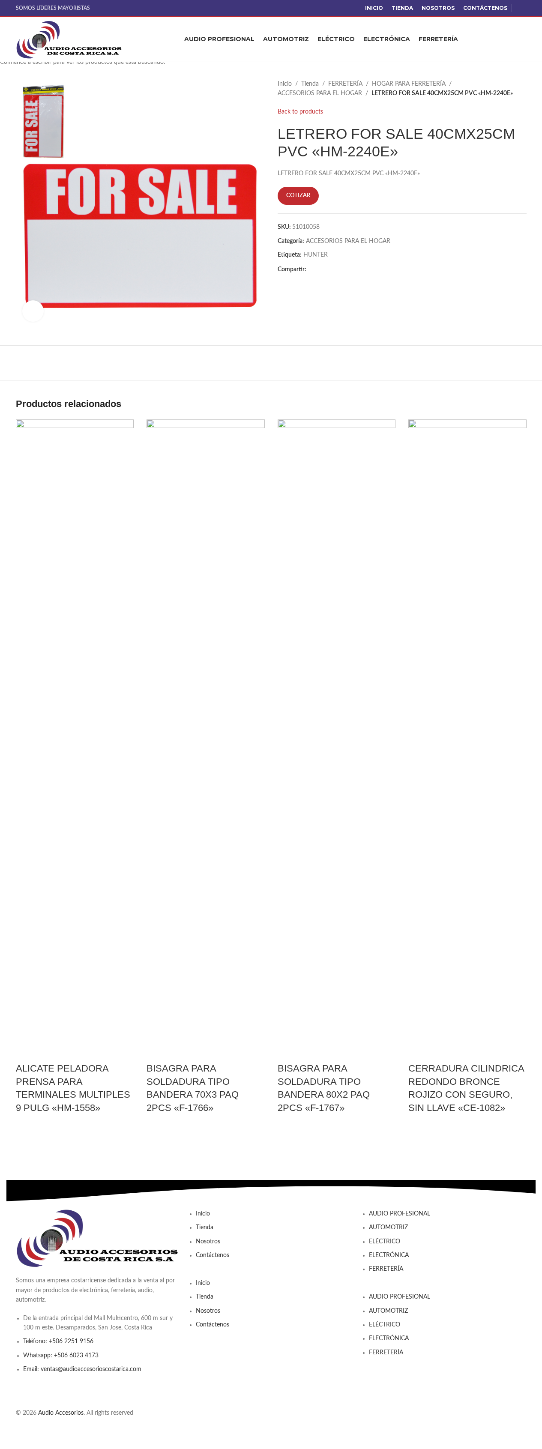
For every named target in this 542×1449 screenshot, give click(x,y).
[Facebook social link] (521, 8)
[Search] (523, 39)
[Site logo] (69, 39)
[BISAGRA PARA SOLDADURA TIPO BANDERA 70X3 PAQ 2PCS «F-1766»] (206, 740)
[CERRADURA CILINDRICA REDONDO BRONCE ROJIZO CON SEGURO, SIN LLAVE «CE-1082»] (467, 740)
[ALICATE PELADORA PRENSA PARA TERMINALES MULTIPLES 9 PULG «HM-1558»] (75, 740)
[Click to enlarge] (33, 311)
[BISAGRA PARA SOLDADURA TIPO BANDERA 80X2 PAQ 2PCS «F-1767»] (337, 740)
